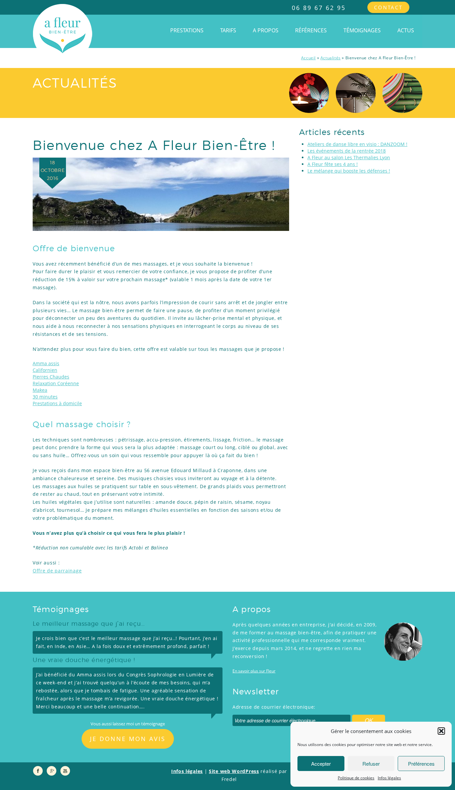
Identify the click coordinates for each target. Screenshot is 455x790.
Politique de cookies (356, 778)
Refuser (371, 763)
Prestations (187, 30)
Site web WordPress (234, 771)
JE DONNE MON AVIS (128, 739)
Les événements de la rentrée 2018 (346, 151)
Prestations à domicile (57, 403)
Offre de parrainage (57, 570)
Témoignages (362, 30)
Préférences (421, 763)
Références (311, 30)
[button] (441, 731)
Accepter (321, 763)
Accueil (308, 58)
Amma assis (46, 363)
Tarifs (228, 30)
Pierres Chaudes (51, 377)
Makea (40, 390)
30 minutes (45, 397)
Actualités (330, 58)
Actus (405, 30)
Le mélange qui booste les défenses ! (348, 171)
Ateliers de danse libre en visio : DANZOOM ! (357, 144)
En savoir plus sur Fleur (253, 671)
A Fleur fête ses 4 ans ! (332, 164)
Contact (388, 7)
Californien (45, 370)
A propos (265, 30)
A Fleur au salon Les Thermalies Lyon (348, 157)
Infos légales (389, 778)
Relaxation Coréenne (56, 383)
